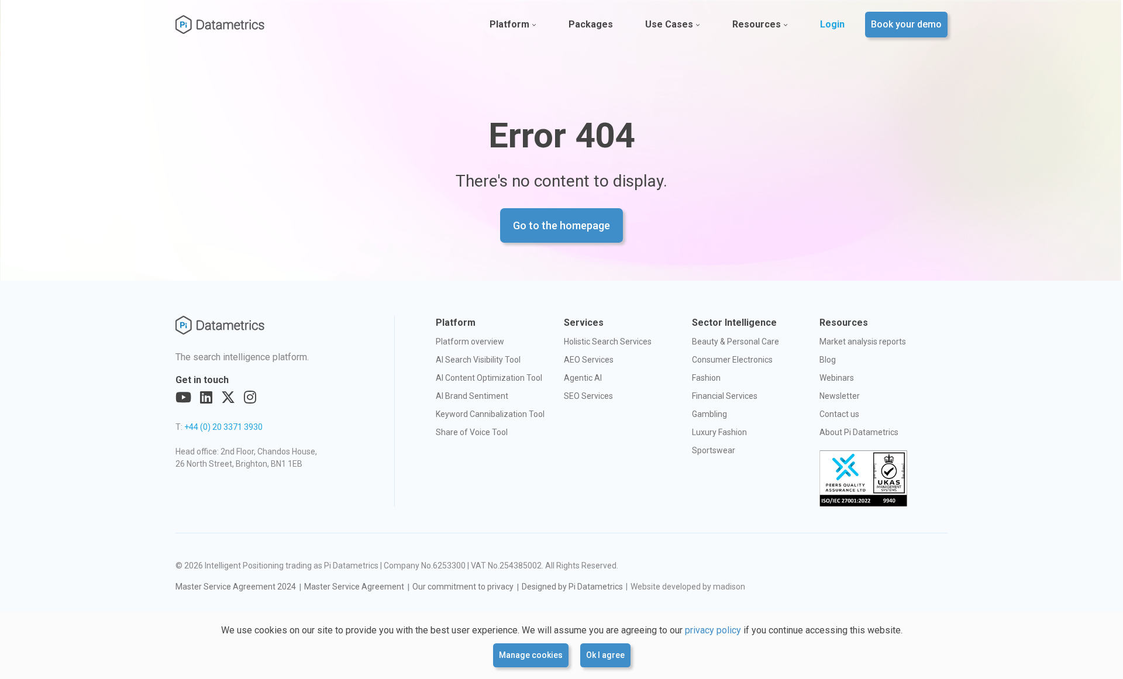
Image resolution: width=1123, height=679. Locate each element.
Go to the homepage (561, 225)
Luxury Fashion (719, 432)
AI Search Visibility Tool (478, 359)
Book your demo (906, 24)
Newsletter (839, 396)
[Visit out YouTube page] (183, 398)
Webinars (836, 377)
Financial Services (724, 396)
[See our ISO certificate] (863, 478)
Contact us (839, 414)
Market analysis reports (862, 341)
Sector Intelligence (734, 322)
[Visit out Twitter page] (228, 398)
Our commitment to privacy (463, 586)
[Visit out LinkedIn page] (206, 398)
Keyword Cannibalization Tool (490, 414)
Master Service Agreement (354, 586)
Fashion (706, 377)
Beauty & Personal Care (735, 341)
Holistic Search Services (608, 341)
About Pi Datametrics (858, 432)
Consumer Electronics (732, 359)
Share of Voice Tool (472, 432)
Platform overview (470, 341)
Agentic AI (583, 377)
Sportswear (713, 450)
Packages (591, 24)
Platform (509, 24)
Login (832, 24)
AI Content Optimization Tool (489, 377)
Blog (827, 359)
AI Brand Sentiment (472, 396)
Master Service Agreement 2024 (235, 586)
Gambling (709, 414)
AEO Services (589, 359)
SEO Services (588, 396)
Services (584, 322)
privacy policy (713, 630)
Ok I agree (605, 655)
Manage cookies (531, 655)
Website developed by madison (688, 586)
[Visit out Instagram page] (250, 398)
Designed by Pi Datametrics (572, 586)
